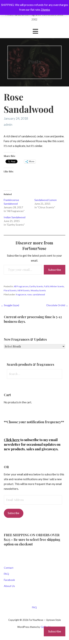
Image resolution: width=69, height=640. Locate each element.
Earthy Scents (36, 286)
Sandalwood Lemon (45, 199)
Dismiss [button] (45, 9)
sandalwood (39, 294)
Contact (8, 567)
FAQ (6, 573)
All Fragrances (21, 286)
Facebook (9, 579)
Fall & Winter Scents (54, 286)
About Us (9, 585)
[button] (35, 31)
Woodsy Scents (38, 290)
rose (29, 294)
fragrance (21, 294)
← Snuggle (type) (10, 305)
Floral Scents (10, 290)
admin (8, 124)
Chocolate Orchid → (57, 305)
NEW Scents (23, 290)
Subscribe (54, 269)
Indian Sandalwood (14, 217)
